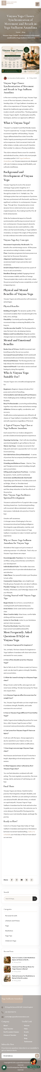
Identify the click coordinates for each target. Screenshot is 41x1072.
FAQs (26, 1029)
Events (26, 1032)
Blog (23, 32)
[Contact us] (4, 1067)
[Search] (35, 898)
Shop (25, 1038)
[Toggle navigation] (37, 4)
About (5, 1025)
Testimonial (28, 1041)
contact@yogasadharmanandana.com (17, 1017)
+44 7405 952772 (10, 1012)
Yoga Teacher (8, 1029)
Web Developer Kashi (26, 1067)
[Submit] (37, 1056)
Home (18, 32)
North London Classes (11, 1032)
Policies (26, 1025)
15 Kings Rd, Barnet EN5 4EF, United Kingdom (19, 1007)
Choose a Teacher (9, 1035)
